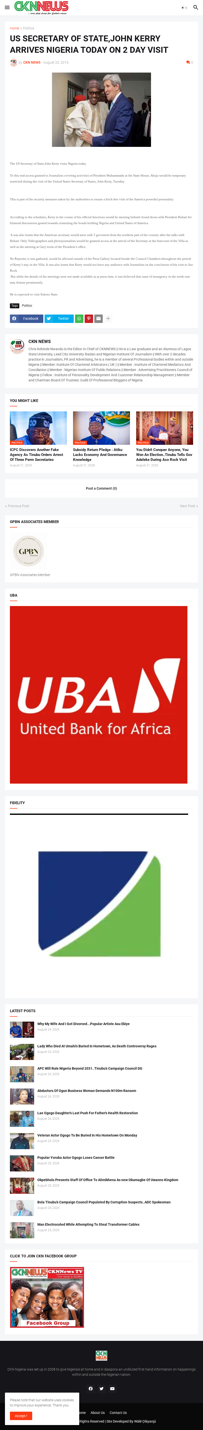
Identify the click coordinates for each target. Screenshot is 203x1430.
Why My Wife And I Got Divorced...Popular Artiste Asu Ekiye (83, 1024)
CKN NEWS (39, 341)
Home (14, 28)
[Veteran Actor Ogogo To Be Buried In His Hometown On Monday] (22, 1141)
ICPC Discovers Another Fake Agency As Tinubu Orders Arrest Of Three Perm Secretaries (36, 455)
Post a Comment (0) (101, 488)
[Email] (98, 319)
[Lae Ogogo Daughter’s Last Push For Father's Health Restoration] (22, 1119)
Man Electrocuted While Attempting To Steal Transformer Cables (88, 1224)
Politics (28, 28)
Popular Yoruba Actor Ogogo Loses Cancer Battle (76, 1158)
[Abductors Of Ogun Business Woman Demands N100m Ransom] (22, 1096)
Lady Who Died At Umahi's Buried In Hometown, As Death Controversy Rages (96, 1046)
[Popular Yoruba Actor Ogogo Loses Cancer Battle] (22, 1163)
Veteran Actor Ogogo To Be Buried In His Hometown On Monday (87, 1135)
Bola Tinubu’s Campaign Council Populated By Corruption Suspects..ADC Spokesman (104, 1202)
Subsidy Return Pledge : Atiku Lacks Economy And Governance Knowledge (100, 455)
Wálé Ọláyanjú (145, 1421)
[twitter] (101, 1389)
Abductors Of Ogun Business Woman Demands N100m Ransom (86, 1091)
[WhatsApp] (79, 319)
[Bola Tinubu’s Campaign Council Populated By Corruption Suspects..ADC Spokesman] (22, 1208)
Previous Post (18, 506)
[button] (7, 7)
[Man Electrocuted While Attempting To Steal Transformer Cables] (22, 1230)
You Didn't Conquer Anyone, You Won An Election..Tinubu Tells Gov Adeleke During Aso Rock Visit (164, 455)
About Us (98, 1413)
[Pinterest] (89, 319)
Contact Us (118, 1413)
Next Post (187, 506)
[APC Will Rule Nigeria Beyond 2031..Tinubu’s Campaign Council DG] (22, 1074)
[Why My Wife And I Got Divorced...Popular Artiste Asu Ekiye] (22, 1030)
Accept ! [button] (21, 1416)
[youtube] (112, 1389)
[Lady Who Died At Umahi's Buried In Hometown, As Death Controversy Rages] (22, 1052)
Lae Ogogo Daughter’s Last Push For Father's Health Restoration (87, 1113)
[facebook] (90, 1389)
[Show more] (108, 319)
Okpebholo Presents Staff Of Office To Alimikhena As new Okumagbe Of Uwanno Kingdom (107, 1180)
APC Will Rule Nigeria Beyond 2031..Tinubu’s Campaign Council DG (89, 1068)
